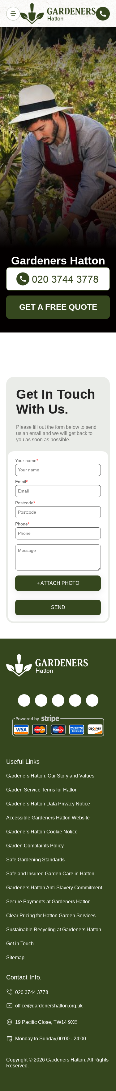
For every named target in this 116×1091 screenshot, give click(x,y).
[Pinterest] (92, 700)
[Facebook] (24, 700)
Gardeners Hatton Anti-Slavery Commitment (54, 887)
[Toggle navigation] (13, 14)
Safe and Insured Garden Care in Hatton (50, 873)
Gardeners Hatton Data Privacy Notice (48, 803)
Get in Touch (20, 943)
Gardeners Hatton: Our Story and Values (50, 775)
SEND (58, 607)
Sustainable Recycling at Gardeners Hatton (53, 929)
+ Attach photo (58, 583)
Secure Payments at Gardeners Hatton (48, 901)
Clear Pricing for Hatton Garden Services (51, 915)
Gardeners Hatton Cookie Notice (42, 831)
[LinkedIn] (75, 700)
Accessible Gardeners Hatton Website (48, 817)
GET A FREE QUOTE (58, 307)
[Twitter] (41, 700)
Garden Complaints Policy (35, 845)
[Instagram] (58, 700)
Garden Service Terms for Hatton (42, 789)
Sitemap (15, 957)
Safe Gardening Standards (35, 859)
